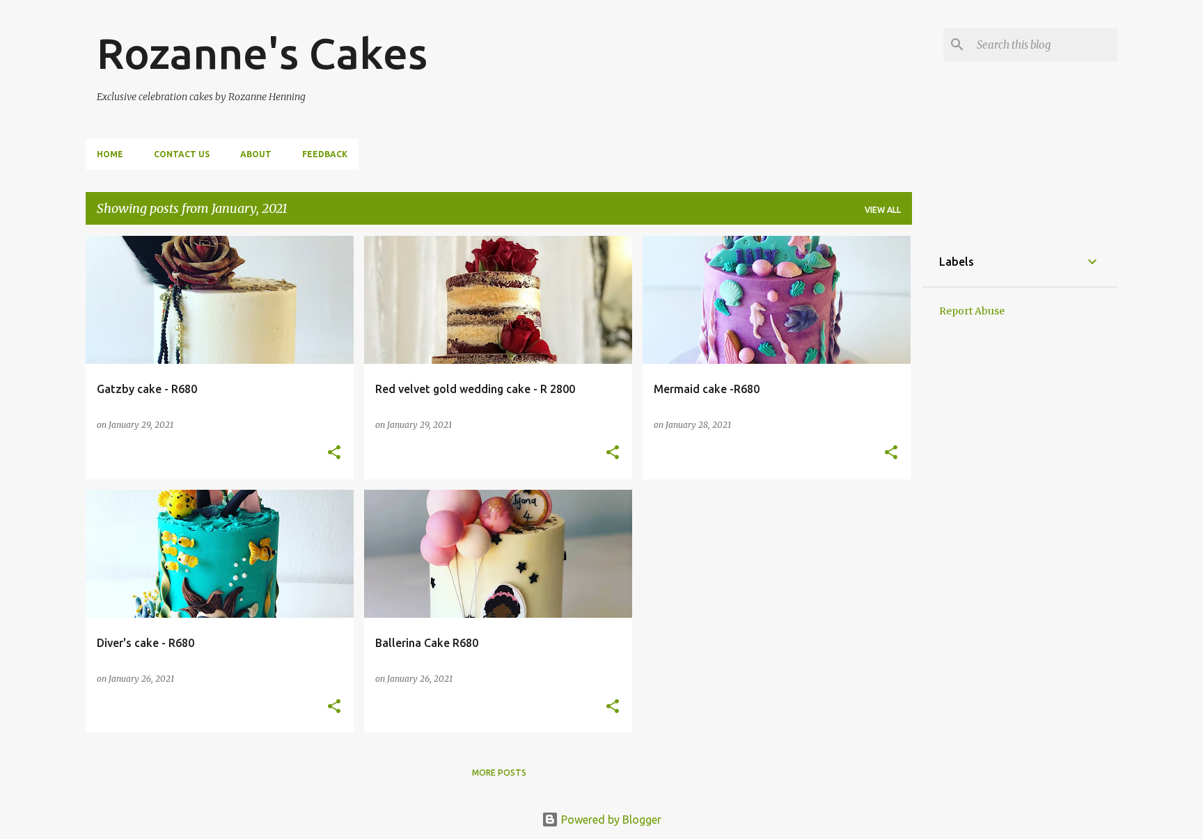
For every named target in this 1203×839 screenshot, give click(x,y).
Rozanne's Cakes (262, 53)
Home (110, 154)
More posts (499, 772)
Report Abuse (972, 311)
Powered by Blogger (609, 819)
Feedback (324, 154)
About (256, 154)
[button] (334, 453)
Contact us (182, 154)
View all (883, 209)
